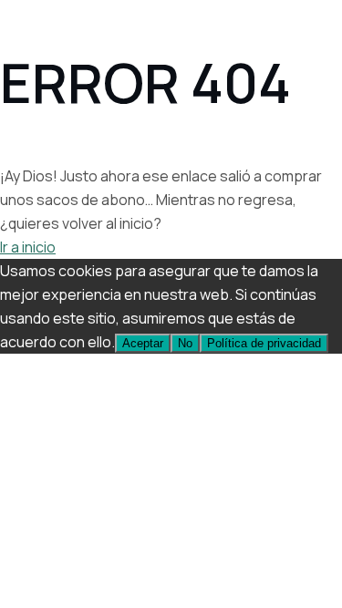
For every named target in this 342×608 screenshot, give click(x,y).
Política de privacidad (264, 343)
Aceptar (142, 343)
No (185, 343)
